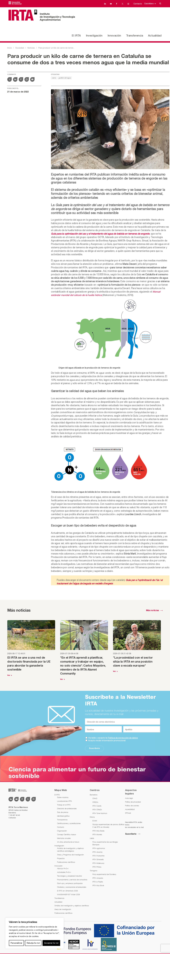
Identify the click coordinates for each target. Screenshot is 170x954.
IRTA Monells (97, 834)
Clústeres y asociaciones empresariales (71, 887)
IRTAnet (128, 813)
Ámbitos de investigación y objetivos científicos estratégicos (70, 849)
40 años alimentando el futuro (68, 842)
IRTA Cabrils (96, 806)
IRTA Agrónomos (98, 848)
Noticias (31, 48)
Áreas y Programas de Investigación (70, 855)
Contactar (12, 818)
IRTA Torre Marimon (99, 813)
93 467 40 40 (15, 815)
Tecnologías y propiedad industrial (69, 876)
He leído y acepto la (113, 738)
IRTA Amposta (97, 878)
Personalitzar (16, 943)
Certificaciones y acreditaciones (69, 823)
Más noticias (152, 611)
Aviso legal (129, 798)
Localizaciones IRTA (64, 801)
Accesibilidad (130, 809)
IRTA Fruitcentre (98, 856)
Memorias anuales (64, 838)
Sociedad (19, 48)
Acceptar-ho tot (51, 943)
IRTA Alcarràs (97, 852)
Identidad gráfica (63, 816)
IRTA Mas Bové (98, 885)
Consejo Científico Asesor (66, 834)
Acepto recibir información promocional (107, 740)
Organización (62, 831)
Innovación (114, 35)
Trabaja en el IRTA (64, 805)
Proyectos (61, 858)
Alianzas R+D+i (62, 868)
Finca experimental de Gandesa (104, 874)
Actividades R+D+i (64, 872)
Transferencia (134, 35)
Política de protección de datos (123, 738)
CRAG (94, 798)
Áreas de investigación (62, 909)
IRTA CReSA (97, 809)
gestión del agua (65, 78)
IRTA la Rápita (97, 882)
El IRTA (76, 35)
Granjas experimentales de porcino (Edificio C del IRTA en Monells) (108, 825)
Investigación (94, 35)
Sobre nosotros (62, 797)
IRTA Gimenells (98, 859)
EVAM (94, 821)
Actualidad (155, 35)
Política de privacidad (133, 802)
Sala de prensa (62, 812)
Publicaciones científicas (66, 862)
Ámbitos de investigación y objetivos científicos (71, 906)
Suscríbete (94, 748)
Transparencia (62, 820)
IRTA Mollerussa (98, 863)
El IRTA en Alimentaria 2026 (67, 891)
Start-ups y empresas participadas (70, 883)
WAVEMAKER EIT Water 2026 (68, 894)
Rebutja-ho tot (33, 943)
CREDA (95, 802)
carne (54, 78)
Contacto (137, 4)
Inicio (9, 48)
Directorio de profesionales (67, 808)
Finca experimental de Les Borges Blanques (105, 843)
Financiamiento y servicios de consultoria (72, 880)
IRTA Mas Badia (98, 831)
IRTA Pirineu (96, 867)
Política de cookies (132, 806)
